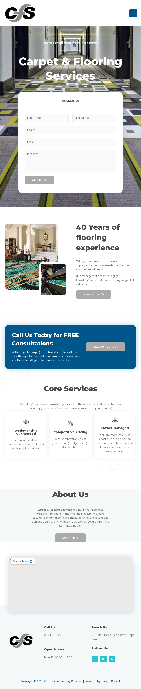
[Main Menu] (133, 13)
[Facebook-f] (95, 659)
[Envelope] (103, 659)
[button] (93, 294)
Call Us (49, 627)
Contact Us (39, 180)
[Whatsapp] (112, 659)
